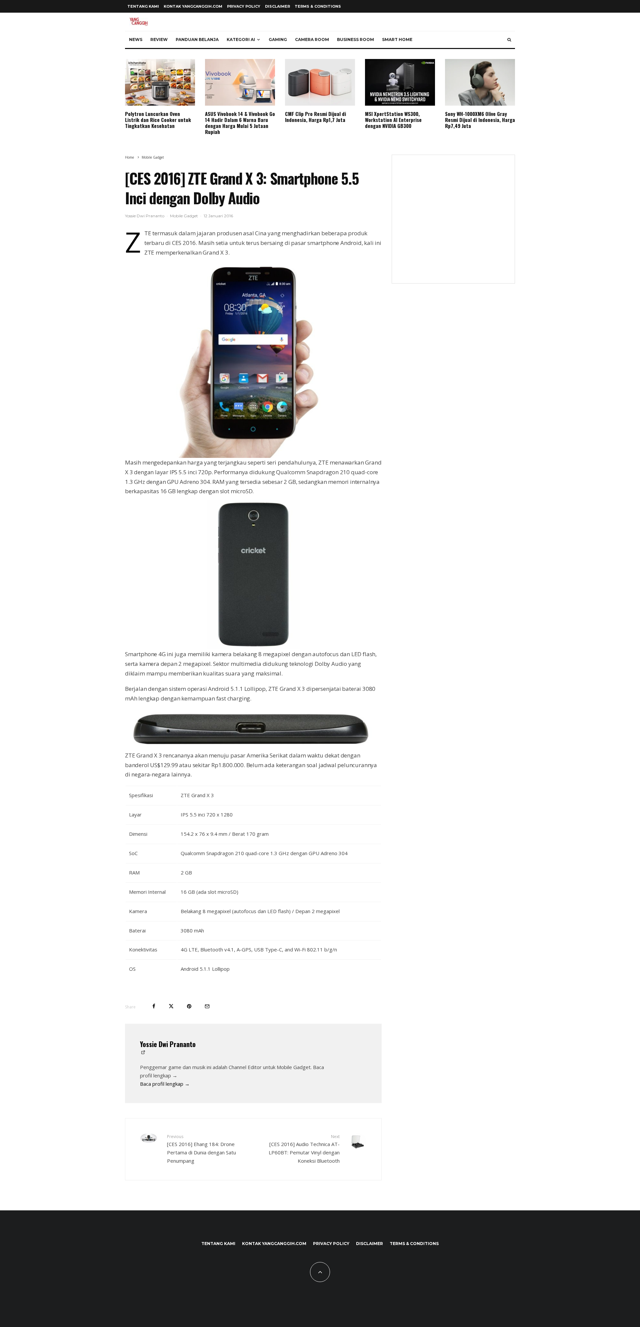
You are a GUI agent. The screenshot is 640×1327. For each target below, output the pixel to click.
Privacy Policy (243, 6)
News (135, 39)
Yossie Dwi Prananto (144, 215)
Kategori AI (241, 39)
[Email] (207, 1006)
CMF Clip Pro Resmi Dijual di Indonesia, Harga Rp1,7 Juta (315, 117)
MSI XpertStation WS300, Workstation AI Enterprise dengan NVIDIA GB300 (393, 120)
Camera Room (312, 39)
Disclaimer (277, 6)
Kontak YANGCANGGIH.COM (193, 6)
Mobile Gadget (184, 215)
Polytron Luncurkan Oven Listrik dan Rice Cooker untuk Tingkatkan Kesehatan (158, 120)
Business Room (355, 39)
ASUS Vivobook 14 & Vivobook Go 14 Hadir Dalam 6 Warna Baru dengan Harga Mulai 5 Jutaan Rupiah (240, 123)
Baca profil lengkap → (165, 1083)
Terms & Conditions (318, 6)
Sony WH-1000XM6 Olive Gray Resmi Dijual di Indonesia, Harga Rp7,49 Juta (480, 120)
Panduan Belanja (197, 39)
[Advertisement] (453, 223)
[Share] (153, 1006)
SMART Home (397, 39)
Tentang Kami (143, 6)
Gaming (278, 39)
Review (159, 39)
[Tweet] (171, 1006)
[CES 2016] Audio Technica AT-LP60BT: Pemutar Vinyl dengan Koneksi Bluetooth (304, 1149)
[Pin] (189, 1006)
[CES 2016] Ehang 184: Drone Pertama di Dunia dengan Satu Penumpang (201, 1149)
